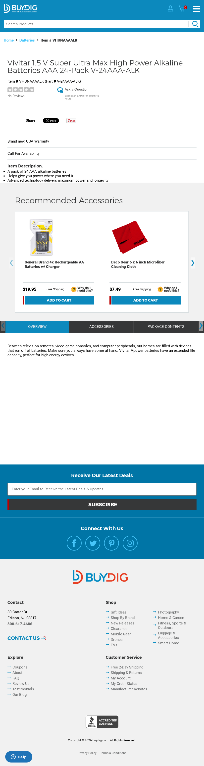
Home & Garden (171, 617)
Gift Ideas (119, 612)
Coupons (19, 667)
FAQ (15, 678)
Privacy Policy (87, 753)
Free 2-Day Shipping (127, 667)
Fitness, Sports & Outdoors (172, 625)
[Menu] (196, 9)
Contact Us (23, 638)
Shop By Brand (123, 617)
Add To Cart (59, 300)
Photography (168, 612)
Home (9, 40)
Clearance (119, 628)
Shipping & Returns (126, 672)
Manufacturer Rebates (129, 689)
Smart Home (168, 643)
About (17, 672)
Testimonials (23, 689)
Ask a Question (77, 89)
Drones (117, 639)
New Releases (122, 623)
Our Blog (19, 694)
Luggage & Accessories (168, 635)
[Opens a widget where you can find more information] (18, 757)
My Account (121, 678)
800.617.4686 (19, 624)
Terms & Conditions (113, 753)
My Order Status (124, 683)
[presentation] (11, 262)
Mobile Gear (121, 634)
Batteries (27, 40)
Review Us (21, 683)
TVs (114, 645)
